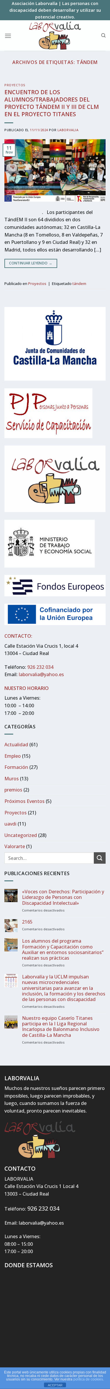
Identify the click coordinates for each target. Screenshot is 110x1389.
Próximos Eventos (24, 801)
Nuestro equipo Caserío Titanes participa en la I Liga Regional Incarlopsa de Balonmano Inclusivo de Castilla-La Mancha (60, 1026)
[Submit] (100, 858)
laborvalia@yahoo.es (41, 674)
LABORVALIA (68, 130)
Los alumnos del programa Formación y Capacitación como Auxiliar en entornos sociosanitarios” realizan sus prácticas (63, 949)
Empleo (12, 756)
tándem (79, 283)
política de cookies (88, 1379)
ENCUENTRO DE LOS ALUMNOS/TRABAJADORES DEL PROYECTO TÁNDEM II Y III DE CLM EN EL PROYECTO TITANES (51, 103)
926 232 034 (40, 667)
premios (13, 790)
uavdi (10, 824)
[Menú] (7, 35)
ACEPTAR (55, 1385)
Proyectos (15, 85)
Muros (11, 778)
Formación (16, 767)
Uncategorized (20, 835)
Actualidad (16, 744)
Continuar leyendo (30, 263)
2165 (27, 922)
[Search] (103, 35)
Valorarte (14, 846)
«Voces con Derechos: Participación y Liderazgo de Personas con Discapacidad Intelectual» (63, 897)
